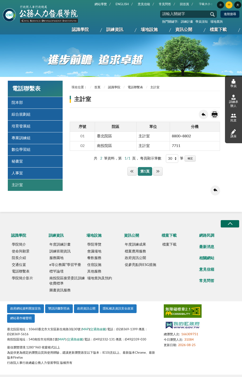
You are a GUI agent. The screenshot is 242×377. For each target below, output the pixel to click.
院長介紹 (19, 258)
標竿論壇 (56, 271)
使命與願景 (21, 251)
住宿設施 (94, 265)
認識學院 (80, 30)
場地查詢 (216, 21)
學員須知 (201, 21)
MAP (85, 329)
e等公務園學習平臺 (65, 264)
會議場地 (94, 251)
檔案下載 (218, 30)
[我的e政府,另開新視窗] (183, 326)
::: (4, 4)
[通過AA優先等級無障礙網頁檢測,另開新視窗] (183, 312)
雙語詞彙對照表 (59, 308)
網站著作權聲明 (21, 318)
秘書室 (17, 161)
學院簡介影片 (22, 278)
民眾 (233, 120)
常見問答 (165, 4)
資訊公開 (183, 30)
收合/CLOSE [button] (230, 223)
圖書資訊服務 (60, 290)
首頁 (97, 87)
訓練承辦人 (233, 104)
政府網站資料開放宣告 (25, 308)
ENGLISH (122, 4)
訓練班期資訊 (60, 251)
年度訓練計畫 (60, 244)
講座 (233, 136)
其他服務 (94, 271)
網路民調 (206, 235)
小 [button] (220, 5)
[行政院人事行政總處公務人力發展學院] (40, 14)
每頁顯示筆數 (150, 158)
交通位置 (19, 265)
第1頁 (145, 171)
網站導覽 (101, 4)
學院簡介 (19, 244)
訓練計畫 (187, 21)
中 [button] (229, 5)
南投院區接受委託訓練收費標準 (67, 280)
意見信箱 (144, 4)
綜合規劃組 (21, 114)
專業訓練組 (21, 138)
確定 (190, 158)
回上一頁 (203, 114)
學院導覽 (94, 244)
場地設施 (149, 30)
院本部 (17, 103)
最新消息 (206, 247)
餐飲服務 (94, 258)
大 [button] (237, 5)
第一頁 (132, 171)
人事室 (17, 173)
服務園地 (56, 258)
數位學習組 (21, 149)
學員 (233, 86)
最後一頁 (158, 171)
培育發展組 (21, 126)
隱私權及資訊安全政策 (118, 308)
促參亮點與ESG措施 (140, 265)
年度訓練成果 (135, 244)
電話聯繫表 (135, 87)
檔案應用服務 (135, 251)
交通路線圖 (98, 329)
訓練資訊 (114, 30)
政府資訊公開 (135, 258)
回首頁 (184, 4)
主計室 (17, 185)
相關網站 (206, 258)
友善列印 (214, 114)
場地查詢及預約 (99, 278)
